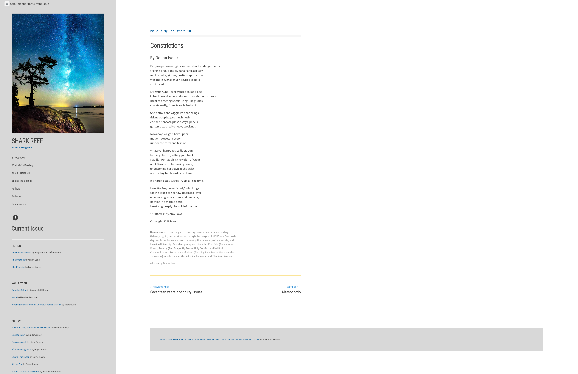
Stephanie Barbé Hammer (48, 252)
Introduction (18, 157)
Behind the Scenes (22, 180)
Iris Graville (70, 304)
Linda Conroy (61, 327)
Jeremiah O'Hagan (39, 289)
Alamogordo (291, 290)
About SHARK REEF (22, 173)
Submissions (19, 204)
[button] (58, 73)
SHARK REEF (27, 141)
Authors (16, 188)
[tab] (7, 3)
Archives (16, 196)
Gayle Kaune (40, 349)
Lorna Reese (34, 267)
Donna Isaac (170, 263)
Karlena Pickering (270, 339)
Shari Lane (34, 259)
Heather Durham (28, 297)
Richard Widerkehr (51, 371)
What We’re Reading (22, 165)
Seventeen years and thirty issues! (176, 290)
